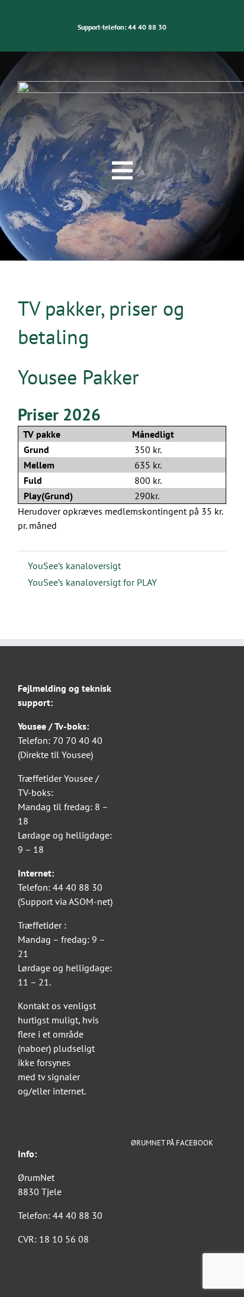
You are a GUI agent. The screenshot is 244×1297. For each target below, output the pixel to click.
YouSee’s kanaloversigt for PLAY (91, 582)
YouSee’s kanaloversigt (73, 566)
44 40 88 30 (147, 27)
